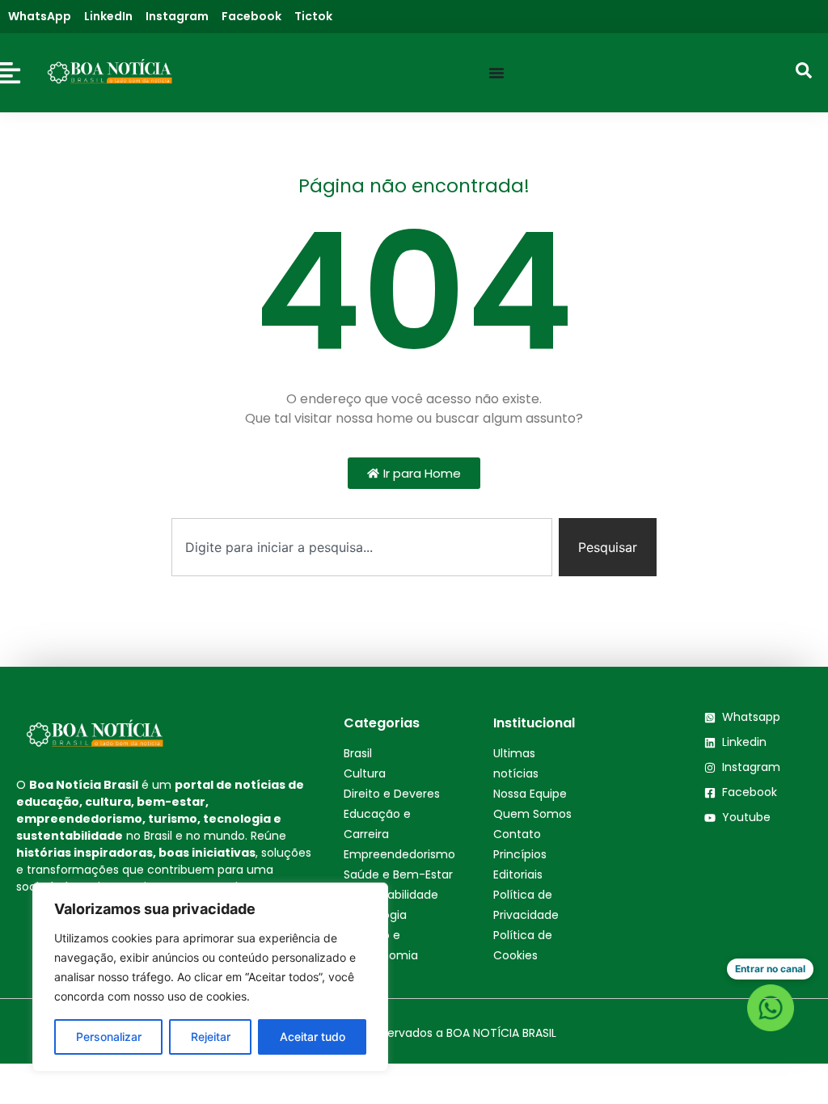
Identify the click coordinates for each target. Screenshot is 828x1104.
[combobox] (361, 547)
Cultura (365, 773)
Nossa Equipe (530, 794)
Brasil (358, 753)
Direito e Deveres (392, 794)
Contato (517, 834)
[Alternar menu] (496, 73)
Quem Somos (532, 814)
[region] (210, 977)
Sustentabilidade (391, 895)
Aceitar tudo (312, 1036)
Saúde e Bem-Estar (398, 874)
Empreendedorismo (399, 854)
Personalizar (109, 1036)
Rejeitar (210, 1036)
